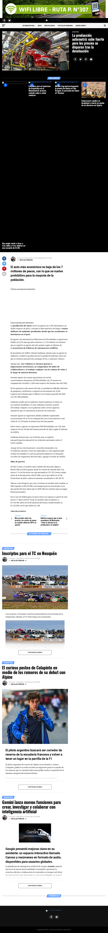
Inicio (40, 25)
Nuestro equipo (50, 25)
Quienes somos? (81, 25)
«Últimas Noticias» (28, 25)
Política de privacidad (65, 25)
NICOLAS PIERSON (26, 260)
